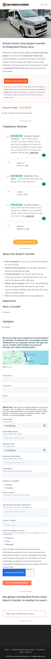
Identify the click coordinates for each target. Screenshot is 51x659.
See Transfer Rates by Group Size (18, 113)
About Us (28, 652)
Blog (21, 652)
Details (7, 312)
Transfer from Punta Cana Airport (22, 650)
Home (7, 650)
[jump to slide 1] (20, 35)
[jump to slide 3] (26, 35)
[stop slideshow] (31, 35)
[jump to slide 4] (29, 35)
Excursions (40, 650)
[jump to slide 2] (23, 35)
